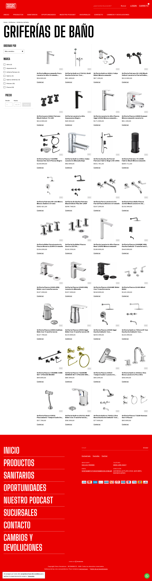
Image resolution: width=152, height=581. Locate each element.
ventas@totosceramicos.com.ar (97, 471)
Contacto (98, 15)
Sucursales (85, 15)
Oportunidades (48, 15)
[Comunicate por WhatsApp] (147, 576)
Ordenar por (10, 45)
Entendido (31, 576)
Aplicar (26, 105)
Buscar (123, 6)
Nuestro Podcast (68, 15)
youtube (96, 456)
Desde (7, 100)
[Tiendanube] (76, 562)
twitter (105, 456)
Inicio (6, 15)
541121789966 (88, 465)
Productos (18, 15)
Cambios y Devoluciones (118, 15)
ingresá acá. (83, 569)
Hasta (16, 100)
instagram (86, 456)
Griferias (12, 22)
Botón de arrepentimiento (99, 569)
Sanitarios (32, 15)
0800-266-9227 (119, 465)
